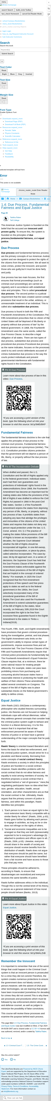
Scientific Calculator (12, 136)
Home (12, 199)
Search (5, 1098)
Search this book (6, 46)
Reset (4, 70)
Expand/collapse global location (48, 198)
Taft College (14, 220)
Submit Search (7, 54)
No (15, 1060)
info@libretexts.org (10, 1091)
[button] (9, 154)
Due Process (16, 379)
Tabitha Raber (15, 217)
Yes (6, 1060)
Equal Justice (9, 907)
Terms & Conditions (20, 1086)
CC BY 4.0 (35, 1029)
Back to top (5, 1038)
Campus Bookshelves (32, 199)
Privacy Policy (6, 1086)
